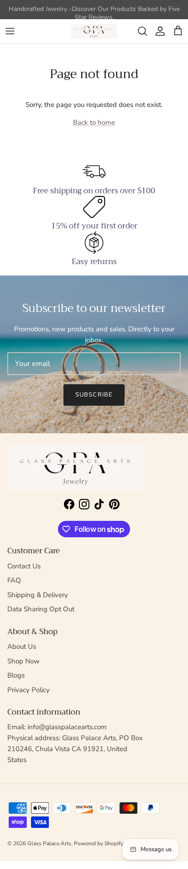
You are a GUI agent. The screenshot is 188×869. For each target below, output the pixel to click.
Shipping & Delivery (37, 594)
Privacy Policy (28, 689)
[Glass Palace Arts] (94, 31)
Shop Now (23, 661)
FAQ (14, 580)
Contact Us (24, 566)
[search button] (142, 31)
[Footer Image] (75, 467)
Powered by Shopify (98, 843)
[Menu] (10, 31)
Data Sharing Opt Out (40, 609)
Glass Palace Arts (49, 843)
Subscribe (93, 395)
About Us (21, 646)
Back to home (94, 122)
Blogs (16, 675)
